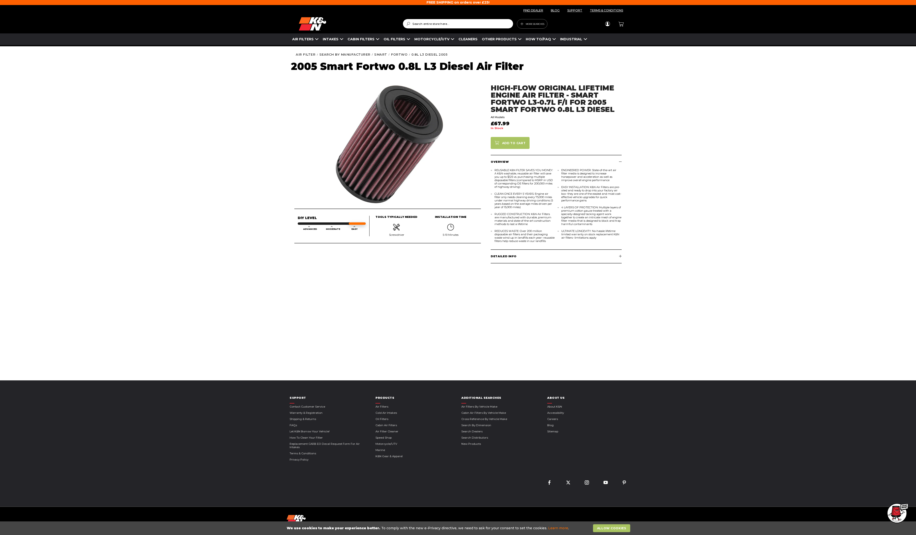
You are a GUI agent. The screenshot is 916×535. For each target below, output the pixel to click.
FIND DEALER (533, 10)
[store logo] (347, 24)
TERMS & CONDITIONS (606, 10)
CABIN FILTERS (361, 39)
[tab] (556, 161)
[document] (458, 528)
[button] (897, 513)
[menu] (439, 39)
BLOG (555, 10)
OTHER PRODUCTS (499, 39)
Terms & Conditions (303, 453)
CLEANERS (468, 39)
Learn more (558, 528)
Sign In (607, 24)
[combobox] (458, 24)
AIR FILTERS (303, 39)
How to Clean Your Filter (306, 437)
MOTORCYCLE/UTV (431, 39)
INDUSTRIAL (571, 39)
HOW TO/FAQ (538, 39)
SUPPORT (574, 10)
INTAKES (330, 39)
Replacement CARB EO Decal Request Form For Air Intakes (325, 445)
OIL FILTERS (394, 39)
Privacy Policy (299, 459)
